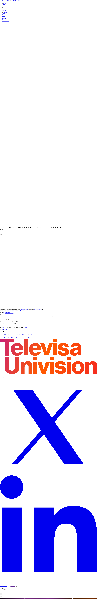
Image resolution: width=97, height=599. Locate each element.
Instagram (24, 309)
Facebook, (22, 309)
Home (3, 14)
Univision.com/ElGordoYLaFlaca (38, 309)
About (3, 16)
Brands (4, 4)
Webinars (3, 591)
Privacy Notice (1, 586)
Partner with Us (5, 21)
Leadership (4, 3)
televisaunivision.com (13, 310)
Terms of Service (5, 586)
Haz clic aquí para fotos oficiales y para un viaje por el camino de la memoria (9, 317)
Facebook (20, 326)
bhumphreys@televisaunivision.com (9, 313)
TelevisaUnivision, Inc (12, 586)
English (4, 13)
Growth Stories (5, 12)
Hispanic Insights (4, 589)
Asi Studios (4, 10)
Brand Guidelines (4, 377)
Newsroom (4, 18)
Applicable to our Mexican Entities (6, 375)
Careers (3, 19)
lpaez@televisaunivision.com (6, 312)
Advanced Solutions (5, 11)
